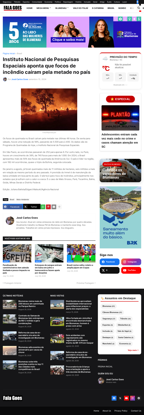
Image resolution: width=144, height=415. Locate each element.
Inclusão (87, 2)
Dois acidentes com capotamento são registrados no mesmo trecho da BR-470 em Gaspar (80, 339)
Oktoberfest (124, 325)
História (78, 2)
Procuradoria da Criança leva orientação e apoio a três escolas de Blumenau (78, 369)
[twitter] (120, 398)
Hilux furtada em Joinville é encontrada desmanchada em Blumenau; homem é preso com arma (79, 322)
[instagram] (132, 398)
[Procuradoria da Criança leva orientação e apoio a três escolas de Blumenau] (57, 370)
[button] (132, 8)
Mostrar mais (111, 382)
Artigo (102, 2)
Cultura (117, 2)
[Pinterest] (48, 206)
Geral (95, 2)
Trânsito (17, 2)
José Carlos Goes (27, 217)
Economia (48, 2)
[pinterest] (138, 398)
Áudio (109, 2)
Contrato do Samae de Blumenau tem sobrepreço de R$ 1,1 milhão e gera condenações (31, 319)
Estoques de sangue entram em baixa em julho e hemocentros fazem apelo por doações (48, 269)
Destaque (108, 337)
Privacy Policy (120, 411)
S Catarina (98, 8)
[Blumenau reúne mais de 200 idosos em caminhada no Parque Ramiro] (10, 304)
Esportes (26, 2)
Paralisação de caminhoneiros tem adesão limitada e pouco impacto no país (16, 269)
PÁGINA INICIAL (105, 366)
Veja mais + (133, 350)
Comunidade (37, 2)
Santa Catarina (125, 337)
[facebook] (137, 2)
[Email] (53, 206)
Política (58, 2)
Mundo (122, 8)
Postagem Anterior (12, 283)
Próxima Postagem (85, 283)
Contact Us (136, 411)
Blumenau (61, 8)
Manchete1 (108, 344)
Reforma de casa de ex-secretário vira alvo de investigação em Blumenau (31, 335)
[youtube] (126, 398)
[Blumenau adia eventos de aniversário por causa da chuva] (10, 350)
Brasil (111, 8)
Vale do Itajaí (80, 8)
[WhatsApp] (42, 206)
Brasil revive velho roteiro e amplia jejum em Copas (80, 266)
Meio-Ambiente (23, 199)
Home (30, 8)
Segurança (7, 2)
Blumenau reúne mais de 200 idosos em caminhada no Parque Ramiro (31, 303)
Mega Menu (43, 8)
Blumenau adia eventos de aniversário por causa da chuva (31, 349)
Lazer (124, 2)
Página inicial (9, 53)
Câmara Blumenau (112, 312)
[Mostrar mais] (59, 206)
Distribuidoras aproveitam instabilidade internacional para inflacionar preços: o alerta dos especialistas (79, 305)
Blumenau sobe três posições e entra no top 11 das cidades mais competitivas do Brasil (30, 365)
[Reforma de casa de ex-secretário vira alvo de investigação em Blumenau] (10, 335)
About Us (107, 411)
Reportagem (68, 2)
